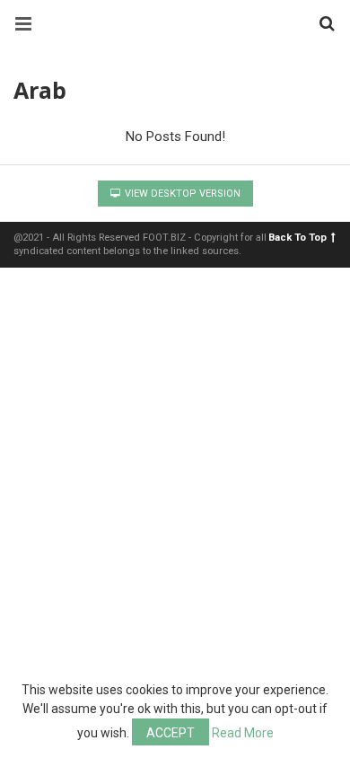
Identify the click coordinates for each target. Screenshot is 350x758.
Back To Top (297, 237)
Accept (170, 733)
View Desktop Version (181, 193)
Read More (243, 733)
